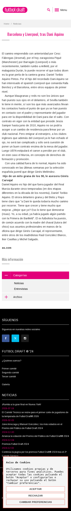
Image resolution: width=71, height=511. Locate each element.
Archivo (17, 296)
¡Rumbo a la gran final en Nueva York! (21, 404)
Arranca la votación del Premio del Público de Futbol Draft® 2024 (35, 436)
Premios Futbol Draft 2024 (15, 444)
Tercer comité (9, 376)
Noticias (19, 283)
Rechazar (35, 495)
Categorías (20, 275)
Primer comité (9, 368)
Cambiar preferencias (35, 502)
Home (6, 24)
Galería (6, 384)
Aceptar (35, 489)
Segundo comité (10, 372)
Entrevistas (21, 288)
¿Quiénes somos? (11, 360)
